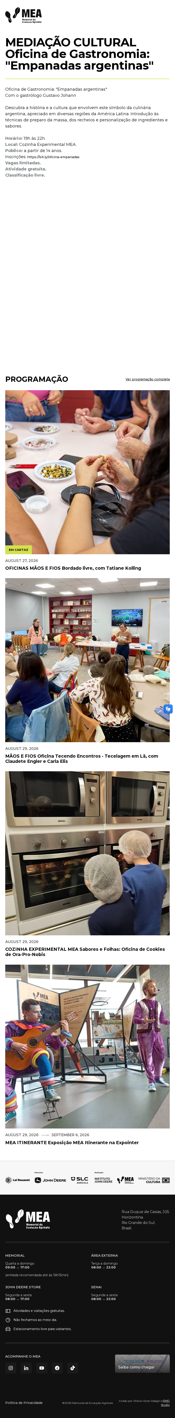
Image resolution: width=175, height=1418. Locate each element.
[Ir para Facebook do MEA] (57, 1368)
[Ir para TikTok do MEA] (72, 1368)
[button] (165, 15)
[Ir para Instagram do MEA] (10, 1368)
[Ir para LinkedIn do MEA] (26, 1368)
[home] (23, 15)
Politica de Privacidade (24, 1403)
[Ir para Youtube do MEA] (41, 1368)
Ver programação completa (148, 379)
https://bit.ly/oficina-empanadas (53, 157)
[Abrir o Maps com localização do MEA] (142, 1364)
